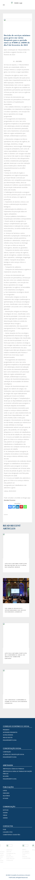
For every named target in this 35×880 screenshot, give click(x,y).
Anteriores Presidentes (10, 732)
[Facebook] (10, 506)
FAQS (4, 829)
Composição (7, 752)
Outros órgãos (8, 735)
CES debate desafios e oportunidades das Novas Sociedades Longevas (15, 610)
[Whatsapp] (25, 506)
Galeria (5, 812)
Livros (5, 790)
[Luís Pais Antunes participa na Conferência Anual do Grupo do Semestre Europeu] (16, 637)
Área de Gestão (7, 737)
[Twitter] (13, 506)
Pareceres (6, 793)
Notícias (5, 810)
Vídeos (5, 815)
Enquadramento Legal (10, 740)
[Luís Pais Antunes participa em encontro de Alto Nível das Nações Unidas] (16, 547)
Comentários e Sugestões (11, 834)
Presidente (6, 730)
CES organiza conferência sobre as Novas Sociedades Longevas (16, 701)
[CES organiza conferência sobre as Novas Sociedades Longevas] (16, 683)
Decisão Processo (9, 500)
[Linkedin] (17, 506)
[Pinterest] (21, 506)
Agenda (5, 818)
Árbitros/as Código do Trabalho (13, 769)
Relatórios (6, 796)
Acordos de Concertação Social (13, 754)
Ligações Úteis (8, 832)
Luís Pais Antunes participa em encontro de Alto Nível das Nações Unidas (16, 565)
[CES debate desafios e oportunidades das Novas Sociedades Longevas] (16, 592)
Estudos (5, 798)
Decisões (6, 776)
